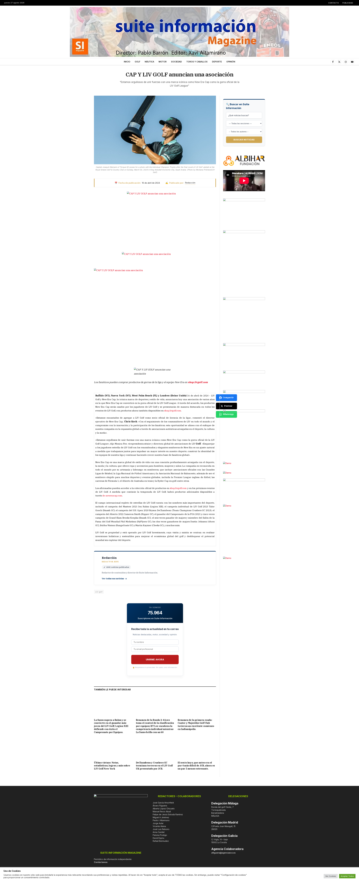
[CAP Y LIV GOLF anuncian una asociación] (155, 130)
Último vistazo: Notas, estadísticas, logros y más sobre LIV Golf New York (112, 765)
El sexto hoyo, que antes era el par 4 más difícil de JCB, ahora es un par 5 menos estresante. (196, 765)
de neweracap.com (112, 495)
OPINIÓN (230, 61)
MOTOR (163, 61)
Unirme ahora (155, 659)
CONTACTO (333, 3)
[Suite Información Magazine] (179, 32)
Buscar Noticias (244, 139)
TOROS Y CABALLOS (197, 61)
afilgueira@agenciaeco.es (223, 853)
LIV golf (98, 592)
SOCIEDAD (176, 61)
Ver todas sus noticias (113, 578)
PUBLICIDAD (347, 3)
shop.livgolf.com (172, 410)
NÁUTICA (149, 61)
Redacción (190, 182)
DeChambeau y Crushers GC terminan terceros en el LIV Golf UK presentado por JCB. (154, 765)
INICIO (127, 61)
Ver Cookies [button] (330, 876)
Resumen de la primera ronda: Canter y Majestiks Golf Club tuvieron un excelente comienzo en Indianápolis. (196, 724)
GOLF (137, 61)
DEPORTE (217, 61)
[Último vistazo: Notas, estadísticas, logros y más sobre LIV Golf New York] (113, 748)
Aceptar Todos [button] (347, 876)
